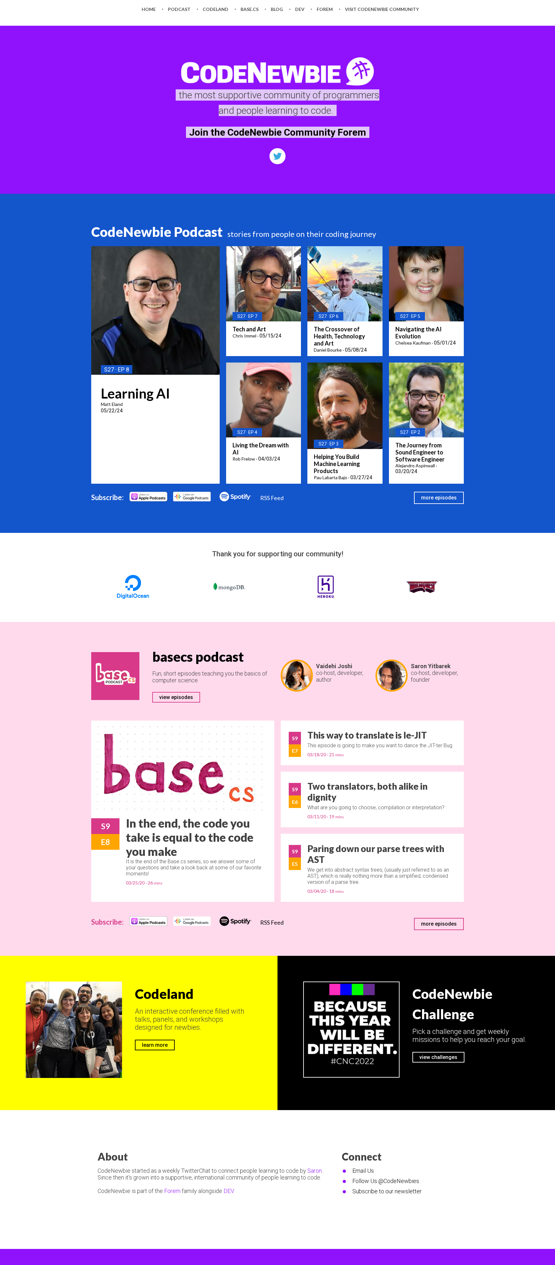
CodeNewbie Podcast (157, 232)
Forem (172, 1191)
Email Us (363, 1170)
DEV (228, 1191)
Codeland (164, 994)
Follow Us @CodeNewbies (385, 1181)
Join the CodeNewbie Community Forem (277, 132)
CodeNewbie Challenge (452, 1004)
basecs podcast (198, 657)
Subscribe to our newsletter (387, 1191)
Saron (314, 1170)
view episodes (176, 697)
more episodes (439, 498)
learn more (155, 1045)
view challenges (438, 1057)
